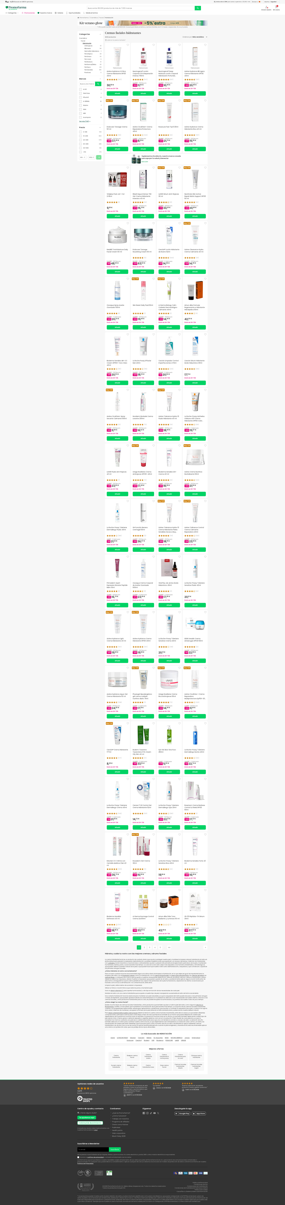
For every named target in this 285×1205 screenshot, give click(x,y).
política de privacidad (96, 1157)
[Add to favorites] (128, 45)
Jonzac (187, 1038)
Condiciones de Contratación (197, 1186)
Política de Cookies (201, 1190)
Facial (101, 18)
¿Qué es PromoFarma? (121, 1113)
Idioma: (270, 2)
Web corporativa (118, 1133)
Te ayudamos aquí (86, 1117)
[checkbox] (90, 89)
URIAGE (183, 1040)
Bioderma (160, 1040)
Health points (117, 1130)
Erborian (133, 1038)
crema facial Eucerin (162, 975)
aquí (96, 1130)
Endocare (130, 1040)
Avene (113, 1038)
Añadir (117, 93)
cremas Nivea (109, 977)
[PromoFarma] (15, 8)
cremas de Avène (198, 975)
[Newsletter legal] (78, 1157)
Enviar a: (255, 2)
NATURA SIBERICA (176, 1038)
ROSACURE (169, 1040)
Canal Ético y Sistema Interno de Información (192, 1191)
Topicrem (141, 1038)
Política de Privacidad (85, 1163)
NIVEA (167, 1038)
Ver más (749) (84, 121)
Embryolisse (196, 1038)
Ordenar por (187, 37)
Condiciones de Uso (201, 1184)
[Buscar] (198, 8)
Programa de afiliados (120, 1122)
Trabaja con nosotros (120, 1119)
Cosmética (94, 18)
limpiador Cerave (128, 975)
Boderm (146, 1040)
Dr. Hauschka (158, 1038)
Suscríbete (115, 1149)
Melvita (149, 1038)
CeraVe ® (139, 1040)
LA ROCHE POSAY (122, 1038)
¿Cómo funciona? (119, 1116)
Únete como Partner (120, 1124)
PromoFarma (84, 18)
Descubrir (145, 162)
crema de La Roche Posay (180, 975)
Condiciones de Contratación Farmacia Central (191, 1188)
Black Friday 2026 (118, 1136)
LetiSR (177, 1040)
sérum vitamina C (117, 991)
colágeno (111, 963)
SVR (153, 1040)
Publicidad (116, 1127)
